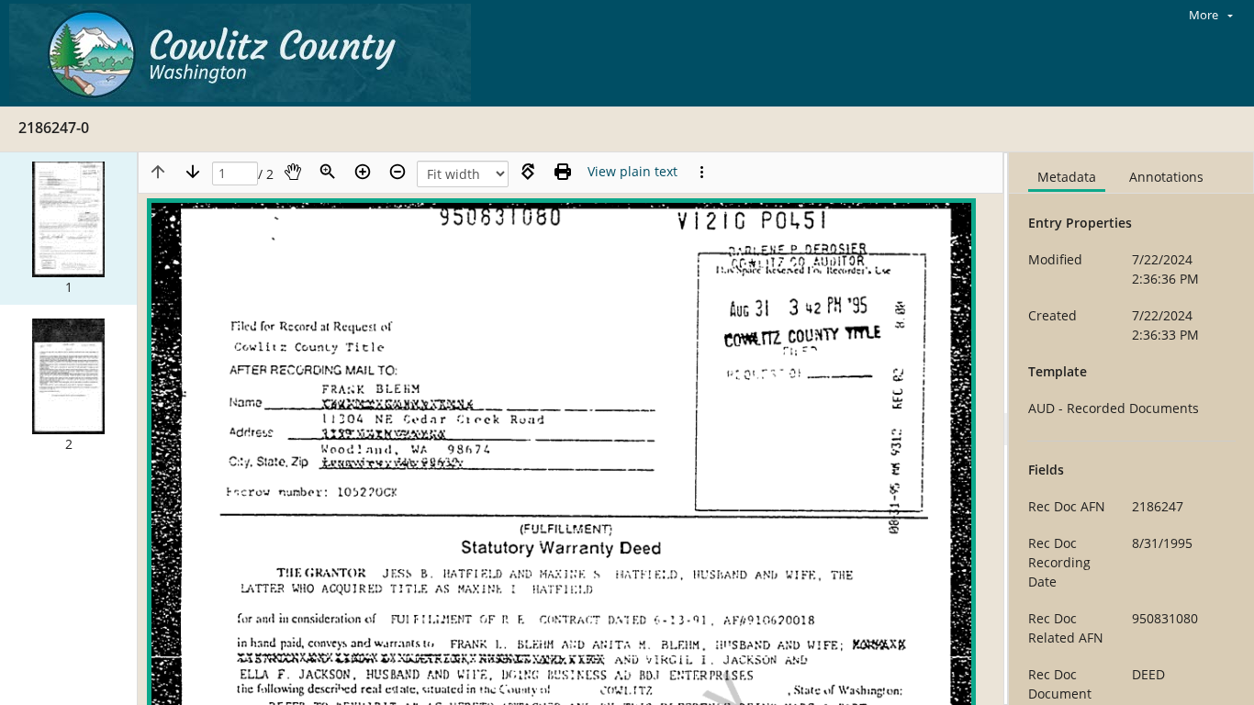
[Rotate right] (527, 171)
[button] (68, 228)
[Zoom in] (362, 171)
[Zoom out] (397, 171)
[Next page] (192, 171)
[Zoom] (327, 171)
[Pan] (292, 171)
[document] (1131, 428)
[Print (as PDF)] (562, 171)
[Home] (244, 53)
